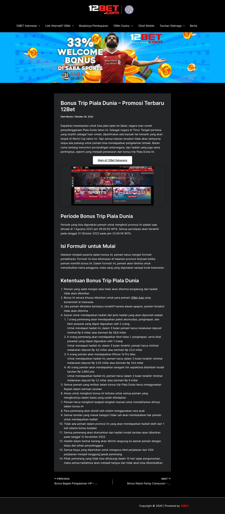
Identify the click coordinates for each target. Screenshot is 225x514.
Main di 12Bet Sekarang (112, 160)
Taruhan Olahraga (171, 25)
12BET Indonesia (26, 25)
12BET (185, 505)
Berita (193, 25)
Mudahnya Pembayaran (93, 25)
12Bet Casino (121, 25)
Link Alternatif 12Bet (57, 25)
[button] (38, 25)
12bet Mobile (146, 25)
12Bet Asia (137, 297)
